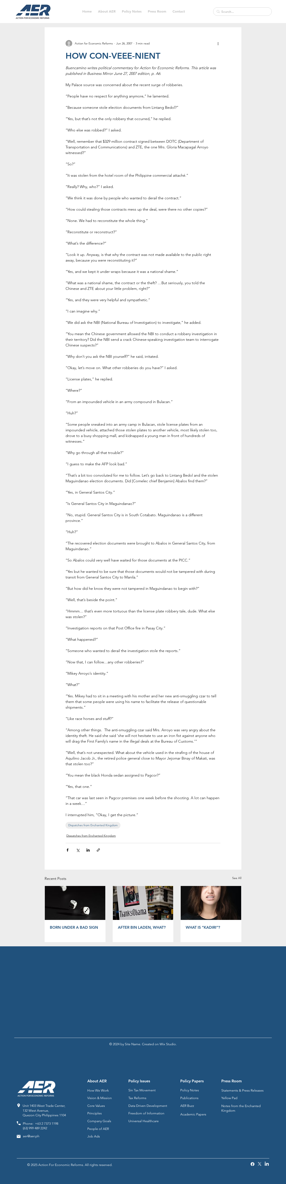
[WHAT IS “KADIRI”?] (211, 903)
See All (236, 878)
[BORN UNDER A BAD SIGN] (75, 903)
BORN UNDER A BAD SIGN (74, 927)
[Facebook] (252, 1164)
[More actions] (217, 43)
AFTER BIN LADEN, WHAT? (142, 927)
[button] (132, 11)
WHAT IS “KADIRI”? (203, 927)
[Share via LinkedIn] (88, 850)
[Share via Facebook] (68, 850)
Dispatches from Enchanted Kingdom (93, 825)
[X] (259, 1164)
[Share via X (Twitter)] (78, 850)
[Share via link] (98, 850)
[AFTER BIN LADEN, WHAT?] (143, 903)
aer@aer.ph (31, 1136)
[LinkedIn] (266, 1164)
